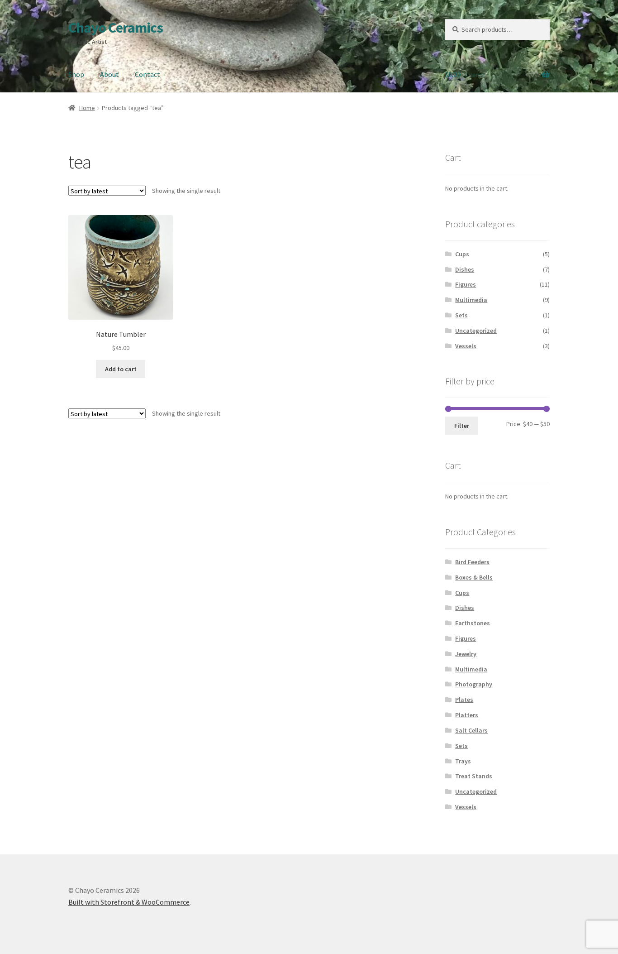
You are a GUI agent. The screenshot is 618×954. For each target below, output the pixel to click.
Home (87, 108)
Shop (76, 74)
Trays (463, 761)
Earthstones (472, 623)
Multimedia (471, 300)
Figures (465, 284)
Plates (464, 699)
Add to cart (121, 369)
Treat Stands (473, 776)
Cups (462, 254)
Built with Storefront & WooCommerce (129, 901)
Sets (461, 315)
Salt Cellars (471, 730)
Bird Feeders (472, 562)
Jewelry (465, 654)
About (109, 74)
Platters (466, 715)
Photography (473, 684)
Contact (147, 74)
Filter (461, 426)
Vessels (465, 346)
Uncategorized (476, 330)
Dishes (464, 269)
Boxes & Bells (474, 577)
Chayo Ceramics (115, 28)
